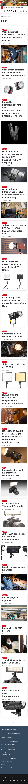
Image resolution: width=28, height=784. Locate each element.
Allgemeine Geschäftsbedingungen (9, 767)
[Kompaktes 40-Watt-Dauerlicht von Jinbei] (14, 349)
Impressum (3, 770)
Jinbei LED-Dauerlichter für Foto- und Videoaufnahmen (14, 537)
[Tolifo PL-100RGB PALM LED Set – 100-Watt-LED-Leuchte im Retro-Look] (14, 246)
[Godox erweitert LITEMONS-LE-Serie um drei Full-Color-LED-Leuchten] (14, 54)
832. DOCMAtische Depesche (8, 749)
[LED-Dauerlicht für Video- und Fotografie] (14, 519)
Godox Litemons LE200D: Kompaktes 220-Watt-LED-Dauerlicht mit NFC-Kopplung (12, 157)
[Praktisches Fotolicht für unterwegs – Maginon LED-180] (14, 488)
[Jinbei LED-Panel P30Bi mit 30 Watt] (14, 380)
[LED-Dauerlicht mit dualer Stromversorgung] (14, 709)
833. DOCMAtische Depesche (8, 747)
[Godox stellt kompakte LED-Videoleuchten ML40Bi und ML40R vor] (14, 87)
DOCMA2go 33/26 (5, 754)
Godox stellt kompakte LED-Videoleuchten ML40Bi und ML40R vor (13, 73)
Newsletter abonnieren (6, 761)
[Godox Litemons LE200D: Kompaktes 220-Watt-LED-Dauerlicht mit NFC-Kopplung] (14, 174)
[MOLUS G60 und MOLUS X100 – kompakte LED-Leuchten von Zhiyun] (14, 416)
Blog (4, 467)
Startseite (4, 16)
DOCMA (24, 777)
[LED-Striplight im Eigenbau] (14, 613)
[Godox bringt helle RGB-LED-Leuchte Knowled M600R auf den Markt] (14, 319)
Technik (5, 29)
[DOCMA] (12, 11)
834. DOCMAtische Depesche (8, 744)
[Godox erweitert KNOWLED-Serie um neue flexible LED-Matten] (14, 282)
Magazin (5, 595)
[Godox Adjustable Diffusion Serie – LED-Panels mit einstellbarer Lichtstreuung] (14, 210)
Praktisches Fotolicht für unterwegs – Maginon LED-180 (12, 473)
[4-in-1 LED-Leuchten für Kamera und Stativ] (14, 675)
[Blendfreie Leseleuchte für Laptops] (14, 582)
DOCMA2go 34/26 (5, 752)
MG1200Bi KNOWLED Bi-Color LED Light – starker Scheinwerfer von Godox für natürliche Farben (12, 436)
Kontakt (3, 764)
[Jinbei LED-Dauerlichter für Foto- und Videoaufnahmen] (14, 552)
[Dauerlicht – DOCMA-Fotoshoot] (14, 644)
